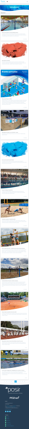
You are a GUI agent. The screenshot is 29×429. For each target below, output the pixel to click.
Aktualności (8, 420)
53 (17, 381)
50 (11, 381)
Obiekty (8, 418)
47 (4, 381)
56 (24, 381)
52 (15, 381)
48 (6, 381)
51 (13, 381)
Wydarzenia (8, 422)
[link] (7, 1)
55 (22, 381)
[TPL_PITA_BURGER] (27, 1)
